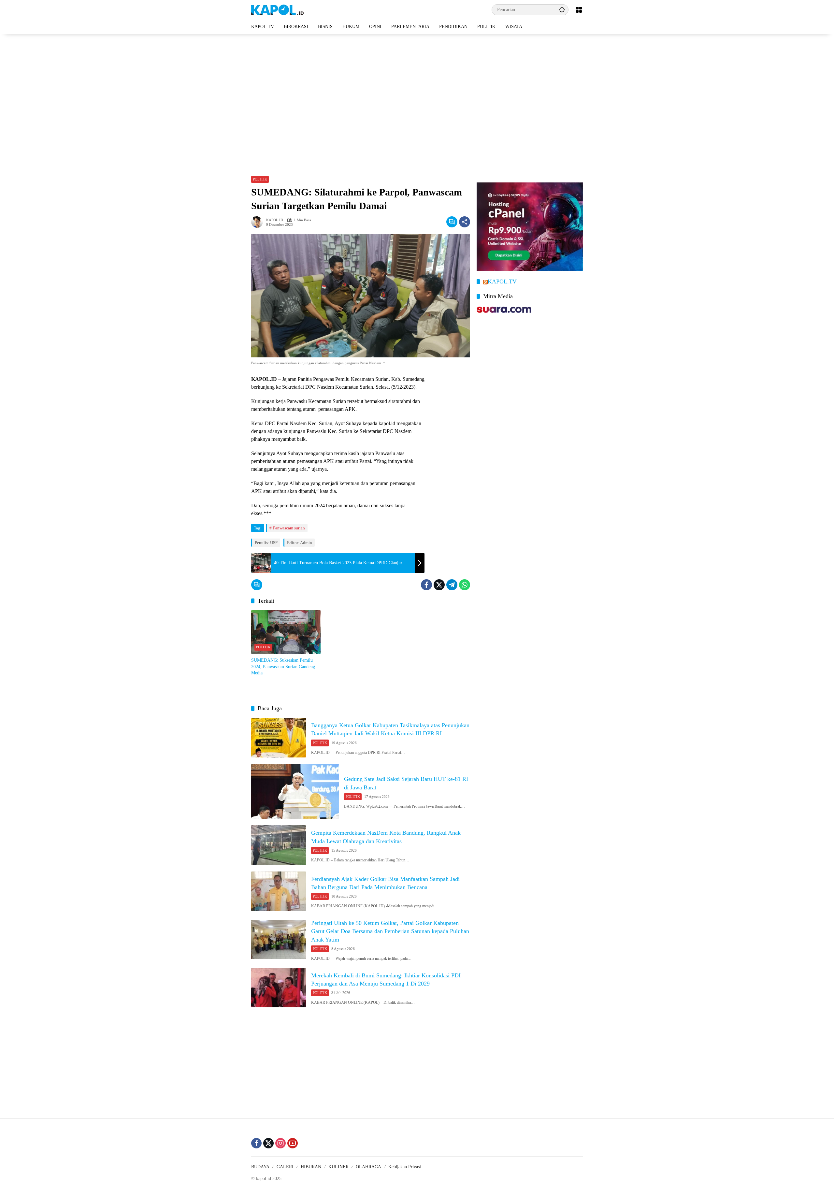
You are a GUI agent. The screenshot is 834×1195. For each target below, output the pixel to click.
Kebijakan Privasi (404, 1166)
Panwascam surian (289, 528)
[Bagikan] (464, 221)
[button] (561, 9)
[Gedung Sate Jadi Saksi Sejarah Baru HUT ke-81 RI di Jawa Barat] (295, 791)
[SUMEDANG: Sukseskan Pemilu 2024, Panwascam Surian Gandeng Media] (286, 632)
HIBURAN (311, 1166)
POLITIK (260, 179)
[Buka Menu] (579, 10)
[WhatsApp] (464, 584)
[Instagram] (280, 1143)
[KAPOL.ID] (277, 9)
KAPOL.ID (274, 220)
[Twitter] (439, 584)
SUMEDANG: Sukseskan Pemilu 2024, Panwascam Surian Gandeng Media (283, 666)
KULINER (338, 1166)
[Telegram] (451, 584)
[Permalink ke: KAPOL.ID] (258, 222)
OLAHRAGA (368, 1166)
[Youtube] (292, 1143)
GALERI (285, 1166)
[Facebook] (426, 584)
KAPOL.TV (502, 281)
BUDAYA (260, 1166)
